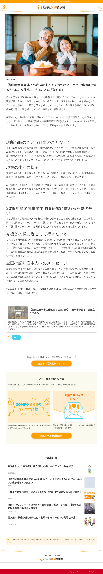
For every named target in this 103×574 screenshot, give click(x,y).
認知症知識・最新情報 (19, 539)
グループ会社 (56, 555)
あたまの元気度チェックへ (51, 363)
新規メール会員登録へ (51, 435)
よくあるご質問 (47, 555)
